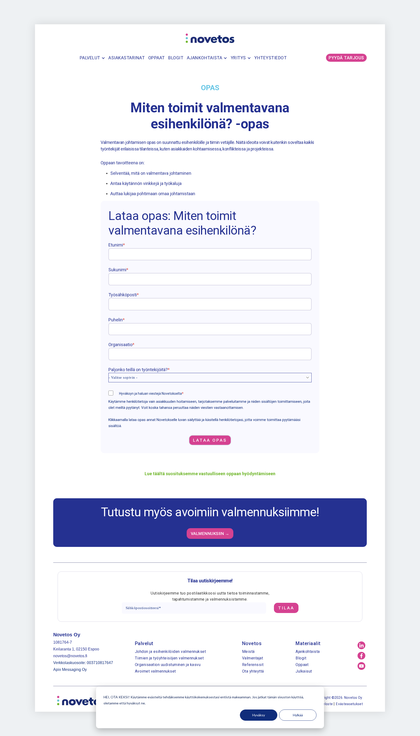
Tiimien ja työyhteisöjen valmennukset (169, 658)
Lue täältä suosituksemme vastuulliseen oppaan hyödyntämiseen (210, 473)
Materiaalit (308, 643)
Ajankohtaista (204, 57)
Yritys (238, 57)
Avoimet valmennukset (155, 671)
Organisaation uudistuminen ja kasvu (168, 664)
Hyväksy (258, 715)
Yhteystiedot (270, 57)
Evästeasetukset (349, 704)
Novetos (252, 643)
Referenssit (253, 664)
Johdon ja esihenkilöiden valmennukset (170, 651)
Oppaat (156, 57)
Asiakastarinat (126, 57)
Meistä (248, 651)
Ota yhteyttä (253, 671)
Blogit (175, 57)
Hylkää (298, 715)
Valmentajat (252, 658)
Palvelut (90, 57)
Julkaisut (304, 671)
